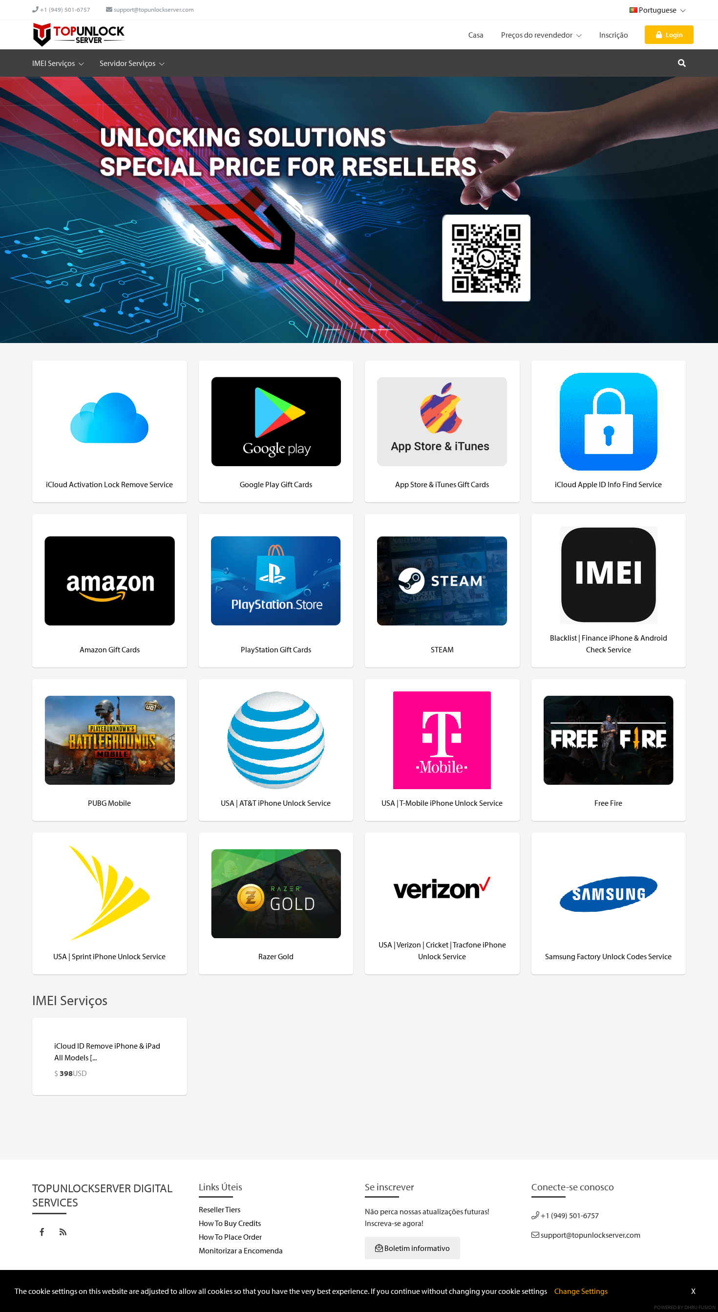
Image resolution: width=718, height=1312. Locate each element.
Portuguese (657, 10)
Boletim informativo (416, 1248)
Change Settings (581, 1291)
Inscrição (613, 35)
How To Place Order (230, 1237)
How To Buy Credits (230, 1223)
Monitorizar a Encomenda (241, 1250)
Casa (476, 35)
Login (674, 34)
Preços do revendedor (537, 35)
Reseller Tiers (219, 1209)
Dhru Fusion (700, 1307)
